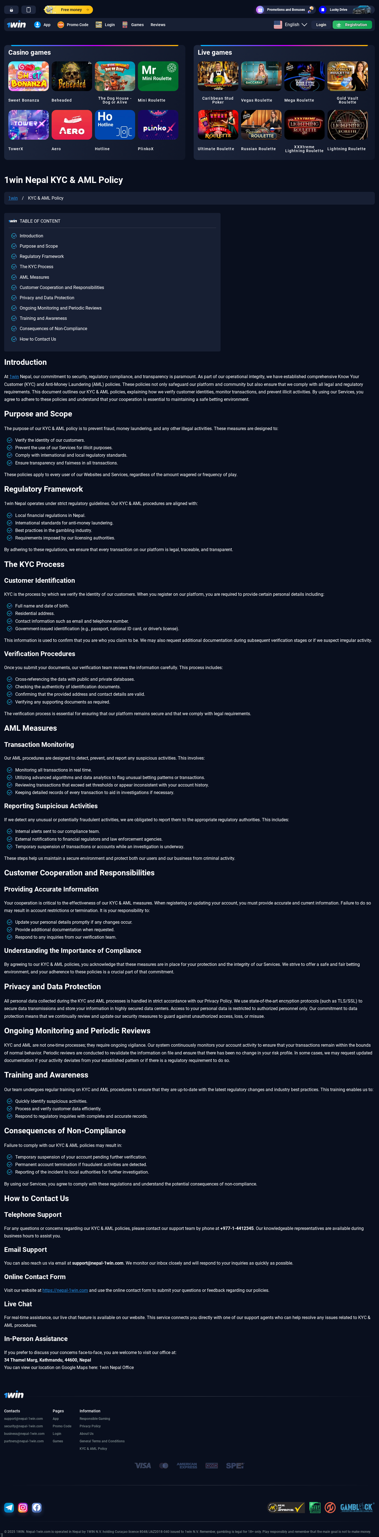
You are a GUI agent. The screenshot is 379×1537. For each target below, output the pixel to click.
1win (13, 198)
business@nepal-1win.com (24, 1434)
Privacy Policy (90, 1426)
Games (137, 24)
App (47, 24)
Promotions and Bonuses (286, 10)
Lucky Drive (338, 10)
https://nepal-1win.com (65, 1290)
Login (110, 24)
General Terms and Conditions (102, 1441)
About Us (87, 1433)
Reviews (158, 24)
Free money (71, 9)
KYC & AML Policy (93, 1448)
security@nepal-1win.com (23, 1426)
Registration (356, 24)
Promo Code (78, 24)
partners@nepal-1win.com (24, 1441)
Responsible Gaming (95, 1418)
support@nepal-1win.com (23, 1419)
